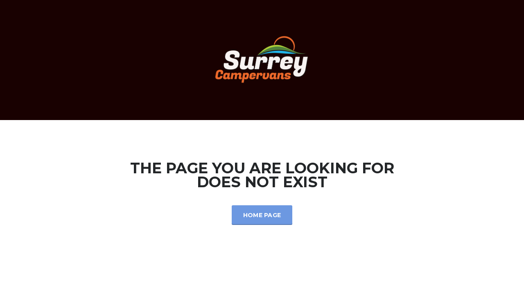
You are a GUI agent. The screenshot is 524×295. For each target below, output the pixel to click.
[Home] (262, 59)
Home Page (262, 215)
